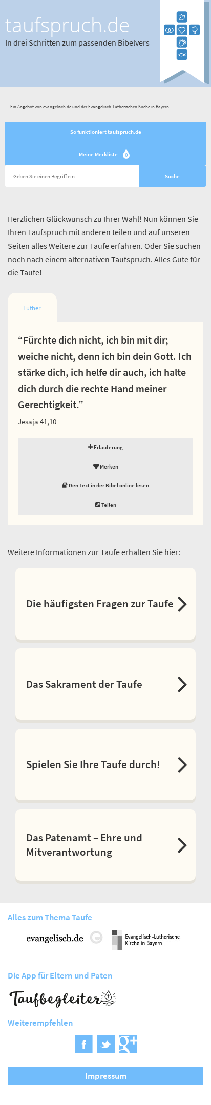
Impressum (105, 1075)
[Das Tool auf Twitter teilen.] (106, 1050)
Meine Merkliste (103, 155)
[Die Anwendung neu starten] (184, 82)
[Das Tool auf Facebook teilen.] (84, 1050)
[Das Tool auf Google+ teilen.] (128, 1050)
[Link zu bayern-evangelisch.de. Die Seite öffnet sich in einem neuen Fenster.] (146, 947)
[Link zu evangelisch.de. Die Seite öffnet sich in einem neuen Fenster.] (65, 947)
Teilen (108, 504)
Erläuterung (108, 447)
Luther (32, 308)
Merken (108, 466)
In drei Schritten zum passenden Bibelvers (77, 42)
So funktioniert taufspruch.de (105, 131)
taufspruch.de (67, 24)
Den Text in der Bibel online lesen (108, 485)
